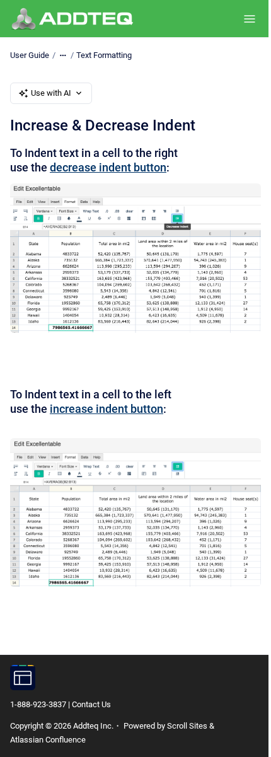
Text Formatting (104, 55)
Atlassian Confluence (48, 739)
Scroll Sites (187, 726)
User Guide (29, 55)
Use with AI (51, 93)
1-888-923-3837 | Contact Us (60, 704)
